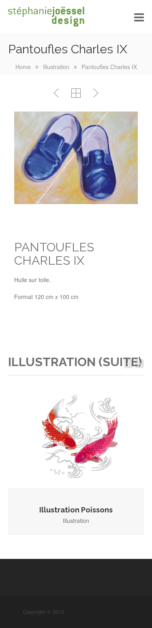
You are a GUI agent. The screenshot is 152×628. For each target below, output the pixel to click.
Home (23, 67)
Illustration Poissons (76, 510)
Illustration (56, 67)
